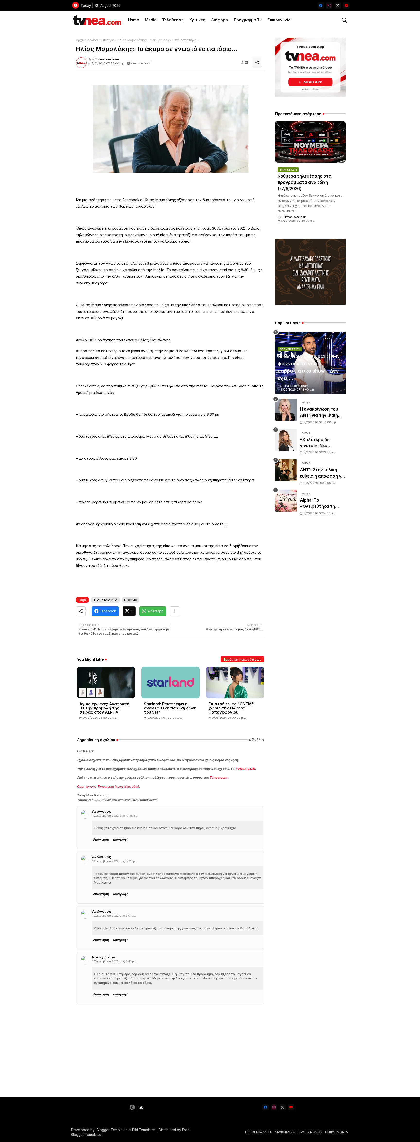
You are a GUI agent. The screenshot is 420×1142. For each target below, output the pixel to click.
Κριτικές (197, 20)
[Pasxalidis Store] (310, 303)
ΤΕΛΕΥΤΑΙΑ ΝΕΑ (105, 600)
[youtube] (346, 5)
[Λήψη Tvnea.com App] (310, 67)
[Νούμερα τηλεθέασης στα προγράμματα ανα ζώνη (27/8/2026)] (310, 142)
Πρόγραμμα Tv (248, 20)
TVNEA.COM (245, 769)
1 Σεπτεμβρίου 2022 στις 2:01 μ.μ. (114, 915)
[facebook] (321, 5)
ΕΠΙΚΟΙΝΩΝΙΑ (336, 1132)
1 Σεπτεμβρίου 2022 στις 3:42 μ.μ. (114, 961)
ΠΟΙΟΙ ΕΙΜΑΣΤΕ (258, 1132)
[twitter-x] (338, 5)
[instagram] (329, 5)
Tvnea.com (218, 777)
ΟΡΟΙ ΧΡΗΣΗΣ (310, 1132)
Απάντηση (101, 839)
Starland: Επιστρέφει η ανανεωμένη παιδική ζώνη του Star (170, 708)
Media (150, 20)
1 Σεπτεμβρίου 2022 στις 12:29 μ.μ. (115, 861)
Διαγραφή (121, 839)
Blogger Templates (112, 1130)
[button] (344, 20)
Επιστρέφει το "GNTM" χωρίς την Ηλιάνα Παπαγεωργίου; (231, 708)
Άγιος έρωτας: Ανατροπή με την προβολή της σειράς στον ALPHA (104, 708)
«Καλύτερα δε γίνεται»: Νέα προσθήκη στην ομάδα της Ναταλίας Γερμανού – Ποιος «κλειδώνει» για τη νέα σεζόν (321, 443)
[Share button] (174, 611)
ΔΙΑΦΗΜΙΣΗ (284, 1132)
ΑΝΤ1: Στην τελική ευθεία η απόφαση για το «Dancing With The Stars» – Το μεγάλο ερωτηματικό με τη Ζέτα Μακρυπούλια (322, 473)
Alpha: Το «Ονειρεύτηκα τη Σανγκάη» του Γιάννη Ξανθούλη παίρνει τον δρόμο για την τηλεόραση (323, 504)
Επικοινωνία (279, 20)
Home (133, 20)
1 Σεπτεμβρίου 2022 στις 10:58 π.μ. (115, 815)
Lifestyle (107, 40)
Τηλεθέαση (173, 20)
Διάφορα (219, 20)
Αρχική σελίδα (87, 40)
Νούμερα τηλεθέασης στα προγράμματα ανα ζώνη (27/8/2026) (305, 182)
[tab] (133, 20)
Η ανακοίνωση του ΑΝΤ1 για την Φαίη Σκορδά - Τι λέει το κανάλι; (320, 413)
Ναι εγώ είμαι (104, 957)
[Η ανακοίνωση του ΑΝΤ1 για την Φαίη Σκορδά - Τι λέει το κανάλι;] (286, 410)
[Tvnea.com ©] (96, 20)
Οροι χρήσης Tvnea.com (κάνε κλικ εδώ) (108, 786)
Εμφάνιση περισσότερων (242, 659)
